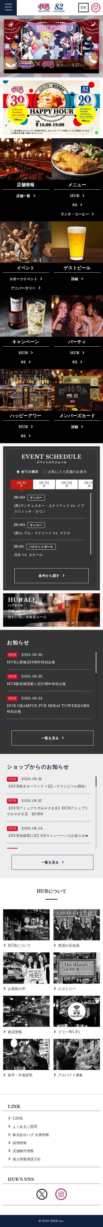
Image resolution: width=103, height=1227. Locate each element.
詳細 (74, 279)
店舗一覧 (23, 196)
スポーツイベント (23, 279)
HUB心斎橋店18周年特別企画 (31, 662)
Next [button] (95, 46)
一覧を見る (50, 738)
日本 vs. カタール (28, 555)
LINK (18, 1118)
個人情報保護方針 (27, 1159)
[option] (51, 44)
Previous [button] (7, 46)
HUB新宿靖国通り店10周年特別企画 (36, 684)
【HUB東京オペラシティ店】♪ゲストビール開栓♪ (46, 786)
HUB (75, 196)
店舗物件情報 (23, 1151)
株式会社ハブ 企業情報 (31, 1135)
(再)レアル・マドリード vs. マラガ (42, 533)
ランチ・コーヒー (75, 214)
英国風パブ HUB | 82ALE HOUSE (51, 8)
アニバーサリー (23, 288)
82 (74, 205)
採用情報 (20, 1143)
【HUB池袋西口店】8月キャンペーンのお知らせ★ (48, 835)
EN (83, 7)
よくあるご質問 (25, 1126)
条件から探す (49, 576)
